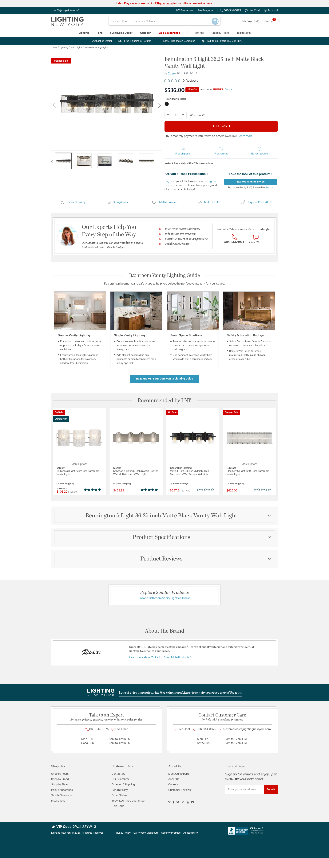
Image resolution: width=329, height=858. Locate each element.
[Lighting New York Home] (67, 21)
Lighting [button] (83, 33)
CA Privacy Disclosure (145, 833)
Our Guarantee (121, 779)
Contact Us (118, 774)
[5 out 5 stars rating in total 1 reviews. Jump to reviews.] (93, 489)
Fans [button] (100, 33)
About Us (173, 779)
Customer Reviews (179, 790)
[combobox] (164, 21)
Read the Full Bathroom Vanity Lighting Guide (164, 378)
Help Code (118, 806)
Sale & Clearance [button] (169, 33)
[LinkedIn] (192, 802)
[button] (271, 10)
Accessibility (190, 833)
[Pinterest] (169, 802)
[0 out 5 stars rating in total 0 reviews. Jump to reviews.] (206, 489)
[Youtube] (188, 802)
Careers (173, 784)
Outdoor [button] (145, 33)
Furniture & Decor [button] (121, 33)
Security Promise (170, 833)
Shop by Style (59, 784)
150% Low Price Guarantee (128, 800)
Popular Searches (62, 790)
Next (159, 105)
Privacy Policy (123, 833)
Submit (271, 789)
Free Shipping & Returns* (65, 10)
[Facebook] (173, 802)
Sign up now (164, 3)
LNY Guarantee (184, 10)
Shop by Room (60, 774)
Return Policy (120, 790)
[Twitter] (177, 802)
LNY (55, 47)
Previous (54, 105)
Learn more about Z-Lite (144, 657)
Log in (168, 181)
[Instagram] (182, 802)
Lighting (63, 47)
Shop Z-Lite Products (177, 657)
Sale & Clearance (61, 795)
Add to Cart (221, 126)
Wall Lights (76, 47)
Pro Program (205, 10)
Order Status (119, 795)
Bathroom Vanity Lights (96, 47)
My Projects (249, 21)
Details (228, 89)
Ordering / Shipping (123, 784)
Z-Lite (171, 73)
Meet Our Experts (178, 774)
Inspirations (58, 800)
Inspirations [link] (243, 33)
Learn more (245, 136)
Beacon (269, 187)
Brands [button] (199, 33)
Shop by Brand (60, 779)
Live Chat (254, 10)
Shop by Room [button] (220, 33)
